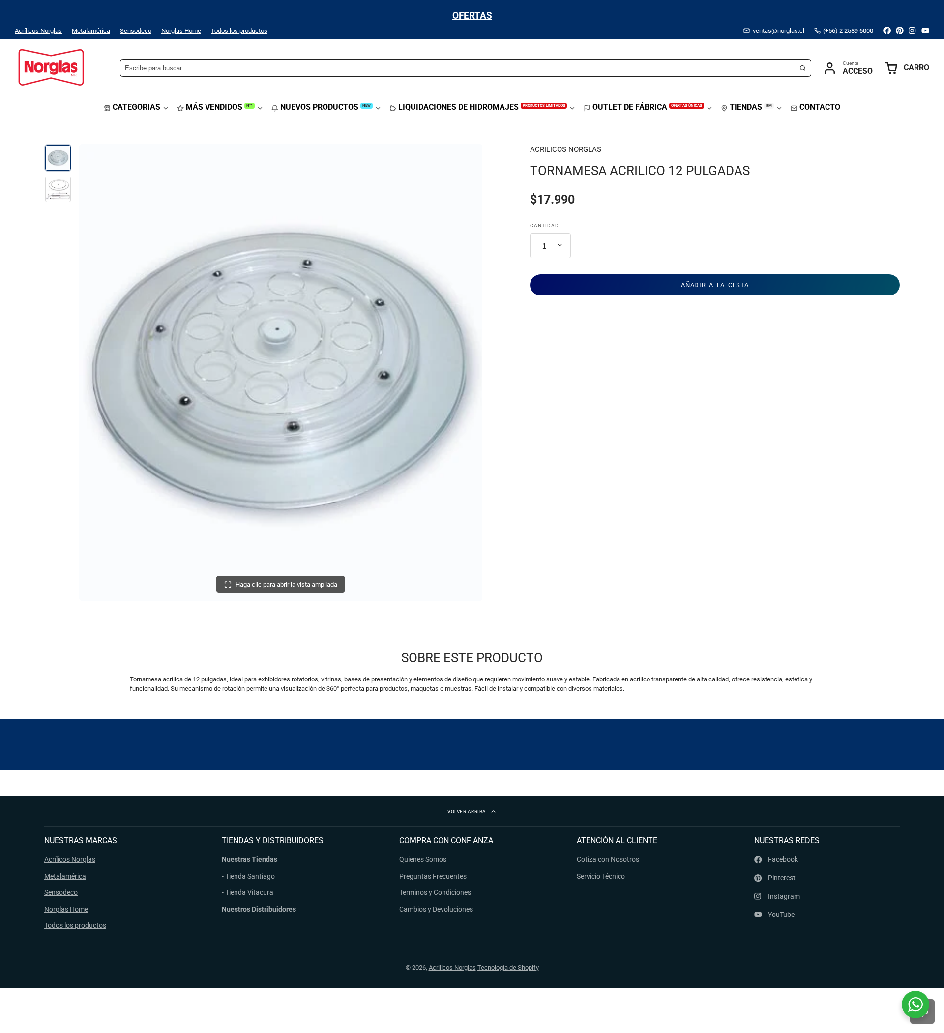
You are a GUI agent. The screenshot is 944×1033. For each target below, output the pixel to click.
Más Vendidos (219, 107)
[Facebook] (887, 30)
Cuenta (847, 68)
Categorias (136, 107)
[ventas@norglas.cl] (773, 31)
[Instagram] (912, 30)
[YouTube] (925, 30)
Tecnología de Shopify (508, 967)
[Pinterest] (900, 30)
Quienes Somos (422, 859)
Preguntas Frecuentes (433, 876)
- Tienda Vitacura (247, 892)
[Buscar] (803, 68)
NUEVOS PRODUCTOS (325, 107)
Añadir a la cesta (714, 284)
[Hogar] (51, 68)
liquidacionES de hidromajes (481, 107)
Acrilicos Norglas (452, 967)
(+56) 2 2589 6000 (848, 30)
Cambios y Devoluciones (436, 909)
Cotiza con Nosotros (608, 859)
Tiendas (751, 107)
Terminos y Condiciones (435, 892)
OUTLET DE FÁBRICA (647, 107)
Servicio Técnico (601, 876)
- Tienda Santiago (248, 876)
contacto (819, 107)
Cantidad (544, 225)
